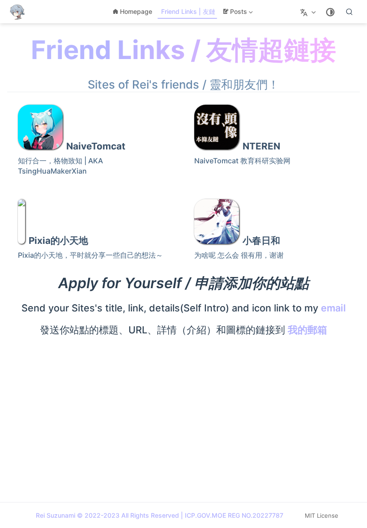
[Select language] (309, 11)
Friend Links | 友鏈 (188, 11)
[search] (349, 11)
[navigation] (95, 139)
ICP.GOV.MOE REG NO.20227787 (234, 515)
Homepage (136, 11)
